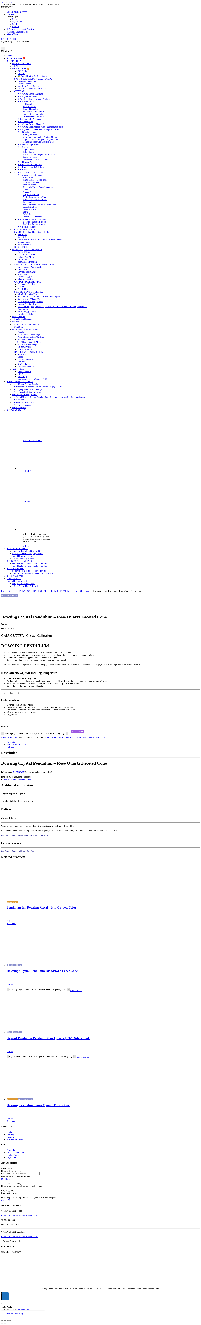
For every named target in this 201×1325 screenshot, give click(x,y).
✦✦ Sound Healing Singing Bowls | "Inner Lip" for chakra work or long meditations (48, 397)
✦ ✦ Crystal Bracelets (27, 101)
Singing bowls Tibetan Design (31, 299)
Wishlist (15, 26)
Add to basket (77, 732)
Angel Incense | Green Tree (35, 180)
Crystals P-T (69, 737)
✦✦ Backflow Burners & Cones (32, 219)
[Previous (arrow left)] (2, 1323)
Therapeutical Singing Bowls (30, 301)
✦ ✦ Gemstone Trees (27, 132)
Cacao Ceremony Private (23, 558)
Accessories (23, 309)
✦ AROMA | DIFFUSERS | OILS (27, 249)
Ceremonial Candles (26, 284)
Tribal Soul (28, 214)
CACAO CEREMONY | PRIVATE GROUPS (32, 573)
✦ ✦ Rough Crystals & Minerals (32, 167)
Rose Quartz (100, 737)
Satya (25, 212)
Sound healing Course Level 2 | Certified (29, 566)
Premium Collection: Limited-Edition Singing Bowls (40, 297)
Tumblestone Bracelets (33, 114)
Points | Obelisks (30, 157)
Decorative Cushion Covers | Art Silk (34, 379)
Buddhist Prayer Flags (27, 344)
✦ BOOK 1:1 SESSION (17, 548)
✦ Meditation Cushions (22, 319)
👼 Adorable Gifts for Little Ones (32, 76)
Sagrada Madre (29, 209)
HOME (10, 56)
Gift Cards (22, 71)
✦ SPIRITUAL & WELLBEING (26, 329)
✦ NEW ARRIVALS (21, 63)
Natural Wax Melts (26, 257)
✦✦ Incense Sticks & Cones (30, 175)
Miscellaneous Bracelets (33, 116)
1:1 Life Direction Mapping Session (27, 553)
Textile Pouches (24, 371)
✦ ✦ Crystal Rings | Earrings (30, 94)
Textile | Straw (18, 369)
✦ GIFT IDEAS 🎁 (21, 69)
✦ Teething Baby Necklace (29, 119)
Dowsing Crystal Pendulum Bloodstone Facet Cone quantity (35, 989)
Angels (21, 332)
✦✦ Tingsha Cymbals (21, 405)
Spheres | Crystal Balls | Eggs (35, 159)
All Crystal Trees (30, 134)
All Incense (28, 177)
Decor (20, 357)
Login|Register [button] (13, 17)
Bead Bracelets (29, 106)
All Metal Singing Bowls (28, 294)
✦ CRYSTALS (19, 91)
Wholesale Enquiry (15, 1139)
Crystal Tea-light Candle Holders (32, 88)
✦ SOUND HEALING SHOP (20, 381)
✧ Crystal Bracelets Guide (18, 32)
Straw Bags (22, 376)
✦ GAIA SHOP (14, 61)
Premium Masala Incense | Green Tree (39, 204)
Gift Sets (21, 73)
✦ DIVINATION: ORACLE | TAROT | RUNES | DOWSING (43, 591)
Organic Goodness (31, 194)
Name (3, 1168)
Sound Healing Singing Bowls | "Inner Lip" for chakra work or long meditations (52, 306)
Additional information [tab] (16, 744)
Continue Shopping (9, 737)
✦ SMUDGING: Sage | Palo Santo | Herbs (30, 232)
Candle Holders (24, 289)
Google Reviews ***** (17, 12)
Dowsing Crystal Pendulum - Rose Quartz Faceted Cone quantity (32, 733)
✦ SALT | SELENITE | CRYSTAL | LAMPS (32, 79)
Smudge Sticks (24, 237)
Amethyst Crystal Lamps (28, 86)
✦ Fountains (17, 322)
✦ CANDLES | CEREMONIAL (26, 282)
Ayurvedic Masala (31, 182)
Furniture (21, 362)
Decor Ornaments (25, 359)
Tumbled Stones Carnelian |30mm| (17, 779)
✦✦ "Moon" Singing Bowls (24, 394)
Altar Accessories (25, 279)
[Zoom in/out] (2, 1320)
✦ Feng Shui (17, 327)
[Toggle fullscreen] (5, 1320)
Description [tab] (12, 742)
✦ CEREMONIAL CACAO (24, 229)
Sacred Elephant (30, 207)
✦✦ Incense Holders (27, 227)
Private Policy (13, 1150)
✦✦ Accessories (19, 400)
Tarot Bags (22, 269)
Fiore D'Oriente (30, 185)
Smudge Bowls (24, 244)
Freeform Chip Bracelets (33, 111)
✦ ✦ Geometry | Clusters (28, 144)
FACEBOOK (18, 772)
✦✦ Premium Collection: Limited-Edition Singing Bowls (37, 387)
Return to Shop (23, 1309)
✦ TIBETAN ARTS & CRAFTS (26, 342)
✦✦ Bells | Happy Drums (23, 402)
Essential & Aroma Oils (28, 254)
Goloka (26, 189)
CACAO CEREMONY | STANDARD (29, 571)
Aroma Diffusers (25, 252)
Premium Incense (30, 202)
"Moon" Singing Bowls (28, 304)
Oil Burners (23, 259)
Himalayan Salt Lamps (27, 81)
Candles (21, 287)
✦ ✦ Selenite (23, 170)
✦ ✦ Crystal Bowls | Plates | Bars (32, 124)
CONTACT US (14, 578)
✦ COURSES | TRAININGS (20, 561)
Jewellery (22, 354)
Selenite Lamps (24, 84)
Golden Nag (28, 192)
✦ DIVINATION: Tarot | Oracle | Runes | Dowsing (34, 264)
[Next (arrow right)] (5, 1323)
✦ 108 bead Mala (25, 121)
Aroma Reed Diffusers (27, 262)
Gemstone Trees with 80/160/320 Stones (40, 137)
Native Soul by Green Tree (34, 197)
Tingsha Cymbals (25, 314)
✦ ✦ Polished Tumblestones (30, 164)
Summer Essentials (26, 366)
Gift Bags (22, 374)
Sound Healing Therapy (22, 556)
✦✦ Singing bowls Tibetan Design (27, 389)
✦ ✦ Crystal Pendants (27, 96)
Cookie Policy (13, 1155)
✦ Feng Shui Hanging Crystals (25, 324)
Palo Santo (22, 234)
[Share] (8, 1320)
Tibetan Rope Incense (32, 217)
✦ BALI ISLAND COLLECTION (27, 352)
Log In (15, 24)
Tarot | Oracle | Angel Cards (30, 267)
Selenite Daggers (25, 277)
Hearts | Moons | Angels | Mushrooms (39, 154)
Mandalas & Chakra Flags (29, 334)
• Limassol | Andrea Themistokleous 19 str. (19, 1215)
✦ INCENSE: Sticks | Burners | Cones (28, 172)
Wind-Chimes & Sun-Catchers (31, 337)
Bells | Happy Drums (27, 311)
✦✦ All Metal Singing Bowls (25, 384)
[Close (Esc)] (10, 1320)
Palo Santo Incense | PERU (35, 199)
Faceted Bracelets (30, 109)
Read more (11, 923)
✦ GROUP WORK (15, 568)
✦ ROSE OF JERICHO (22, 247)
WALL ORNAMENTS (28, 349)
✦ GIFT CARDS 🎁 (16, 58)
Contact (10, 1132)
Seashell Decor (24, 364)
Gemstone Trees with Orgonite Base (38, 142)
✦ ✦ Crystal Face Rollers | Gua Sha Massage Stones (40, 127)
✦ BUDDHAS (18, 316)
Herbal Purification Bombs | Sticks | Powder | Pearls (40, 239)
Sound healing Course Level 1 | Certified (29, 563)
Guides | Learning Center (17, 581)
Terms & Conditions (15, 1152)
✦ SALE (16, 66)
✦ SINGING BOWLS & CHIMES (27, 292)
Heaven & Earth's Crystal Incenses (38, 187)
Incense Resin (24, 242)
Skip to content (7, 2)
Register (15, 19)
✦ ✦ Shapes (23, 147)
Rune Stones (23, 274)
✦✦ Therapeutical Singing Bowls (26, 392)
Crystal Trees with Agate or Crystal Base (40, 139)
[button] (7, 7)
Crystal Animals (30, 149)
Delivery (10, 14)
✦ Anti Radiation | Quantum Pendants (34, 99)
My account (17, 22)
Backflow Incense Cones (34, 224)
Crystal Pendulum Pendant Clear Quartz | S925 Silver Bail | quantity (38, 1056)
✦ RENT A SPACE (15, 576)
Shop (11, 591)
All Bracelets (28, 104)
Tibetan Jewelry (24, 347)
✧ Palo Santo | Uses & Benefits (20, 29)
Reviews (10, 1137)
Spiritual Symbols (25, 339)
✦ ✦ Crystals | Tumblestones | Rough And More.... (40, 129)
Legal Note (11, 1157)
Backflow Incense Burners (34, 222)
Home (3, 591)
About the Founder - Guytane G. (26, 551)
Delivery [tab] (10, 747)
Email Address (7, 1173)
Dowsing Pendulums (27, 272)
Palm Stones (28, 152)
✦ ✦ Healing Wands (26, 162)
